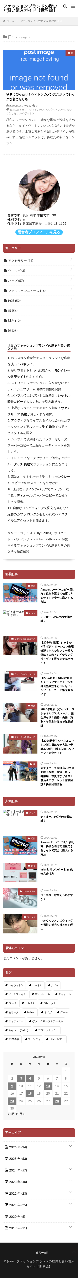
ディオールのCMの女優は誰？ (56, 619)
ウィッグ (16, 270)
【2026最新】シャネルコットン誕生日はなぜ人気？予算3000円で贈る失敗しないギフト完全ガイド (57, 747)
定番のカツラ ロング (21, 514)
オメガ (48, 1012)
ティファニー (16, 1021)
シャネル (37, 985)
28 (57, 1101)
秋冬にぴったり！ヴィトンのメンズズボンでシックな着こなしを (40, 97)
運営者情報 (42, 1253)
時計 (14, 300)
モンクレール (42, 994)
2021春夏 (14, 1039)
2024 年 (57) (17, 1170)
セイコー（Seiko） (19, 1030)
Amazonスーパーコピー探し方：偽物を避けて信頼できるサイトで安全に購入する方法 (58, 595)
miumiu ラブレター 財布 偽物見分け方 (57, 871)
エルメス (30, 1003)
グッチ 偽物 (22, 464)
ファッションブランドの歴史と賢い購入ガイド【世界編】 (30, 8)
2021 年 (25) (17, 1205)
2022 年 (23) (17, 1193)
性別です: (14, 219)
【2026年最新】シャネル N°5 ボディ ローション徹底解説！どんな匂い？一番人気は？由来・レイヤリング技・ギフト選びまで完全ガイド (57, 653)
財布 (14, 320)
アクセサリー (20, 260)
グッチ (64, 1012)
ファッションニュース (26, 290)
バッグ (15, 280)
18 (30, 1093)
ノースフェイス (17, 994)
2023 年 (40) (17, 1182)
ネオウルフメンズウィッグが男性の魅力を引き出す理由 (57, 924)
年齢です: (43, 215)
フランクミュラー (48, 1030)
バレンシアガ (56, 1039)
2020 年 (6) (16, 1216)
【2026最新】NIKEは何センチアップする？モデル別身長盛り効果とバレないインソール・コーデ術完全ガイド (57, 686)
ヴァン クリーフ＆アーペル (47, 1021)
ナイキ (54, 985)
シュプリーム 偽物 (30, 389)
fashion (31, 1012)
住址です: (14, 223)
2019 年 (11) (17, 1228)
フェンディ (34, 1039)
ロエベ (12, 1003)
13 (48, 1086)
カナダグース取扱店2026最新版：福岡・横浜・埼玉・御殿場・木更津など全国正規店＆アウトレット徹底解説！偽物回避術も (57, 776)
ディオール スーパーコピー (36, 495)
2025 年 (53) (17, 1158)
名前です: (14, 215)
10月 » (20, 1114)
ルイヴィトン (26, 113)
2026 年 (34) (17, 1147)
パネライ (26, 364)
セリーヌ (14, 1012)
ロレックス (49, 1003)
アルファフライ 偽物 (40, 426)
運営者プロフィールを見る (39, 232)
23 (12, 1101)
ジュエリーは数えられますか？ (57, 897)
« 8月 (11, 1114)
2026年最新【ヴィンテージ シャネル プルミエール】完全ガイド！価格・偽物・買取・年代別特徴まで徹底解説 (57, 717)
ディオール (64, 994)
